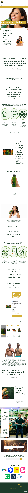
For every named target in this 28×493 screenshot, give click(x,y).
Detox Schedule (12, 487)
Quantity (13, 309)
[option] (14, 19)
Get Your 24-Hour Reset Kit (11, 24)
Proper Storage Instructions (13, 488)
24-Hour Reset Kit (17, 295)
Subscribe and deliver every (17, 303)
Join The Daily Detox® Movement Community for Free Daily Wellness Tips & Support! (13, 447)
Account (26, 5)
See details (14, 307)
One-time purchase (15, 301)
